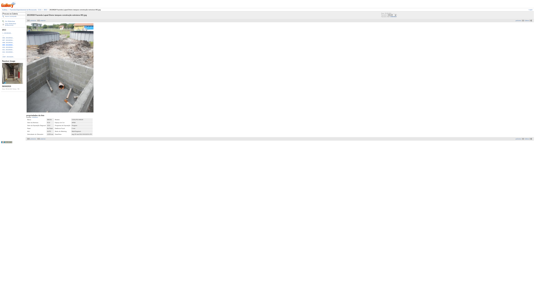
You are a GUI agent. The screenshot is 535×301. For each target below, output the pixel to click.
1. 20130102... (7, 33)
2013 (45, 10)
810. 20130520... (8, 47)
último (527, 20)
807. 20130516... (8, 40)
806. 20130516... (8, 38)
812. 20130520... (8, 52)
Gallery (4, 10)
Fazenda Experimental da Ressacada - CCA (25, 10)
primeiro (33, 20)
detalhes (35, 117)
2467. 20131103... (8, 57)
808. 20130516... (8, 42)
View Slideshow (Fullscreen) (10, 24)
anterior (43, 20)
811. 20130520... (8, 49)
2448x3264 (393, 16)
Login (530, 9)
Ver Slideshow (10, 21)
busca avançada (10, 16)
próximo (518, 20)
